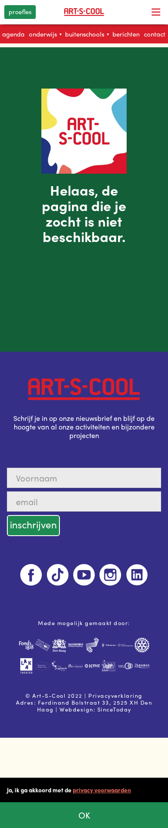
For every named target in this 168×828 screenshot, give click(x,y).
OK (84, 815)
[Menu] (156, 12)
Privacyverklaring (115, 695)
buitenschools (87, 33)
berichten (126, 33)
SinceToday (114, 709)
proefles (20, 11)
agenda (13, 33)
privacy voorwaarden (102, 790)
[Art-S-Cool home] (84, 12)
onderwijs (45, 33)
